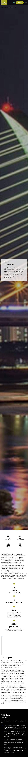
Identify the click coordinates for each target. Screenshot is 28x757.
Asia (8, 262)
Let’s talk (20, 2)
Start (2, 7)
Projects (6, 7)
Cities (9, 7)
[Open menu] (26, 2)
